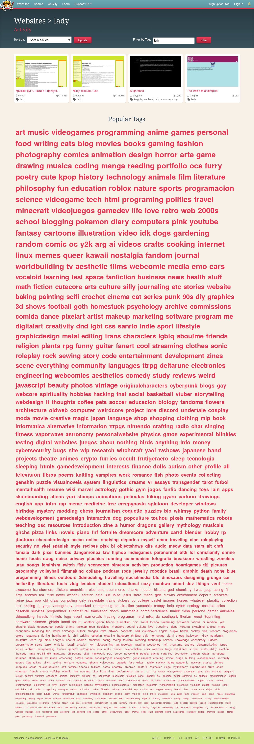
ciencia (203, 702)
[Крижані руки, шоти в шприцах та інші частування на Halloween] (41, 71)
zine (108, 525)
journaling (153, 286)
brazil (70, 644)
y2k (86, 243)
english (23, 503)
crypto (89, 458)
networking (131, 653)
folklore (95, 667)
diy (200, 296)
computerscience (154, 610)
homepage (157, 635)
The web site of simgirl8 (202, 90)
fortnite (108, 532)
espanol (146, 698)
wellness (157, 649)
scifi (72, 296)
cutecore (68, 286)
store (137, 594)
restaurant (32, 635)
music (38, 131)
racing (117, 640)
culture (110, 286)
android (31, 594)
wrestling (205, 558)
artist (95, 316)
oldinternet (39, 684)
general (73, 649)
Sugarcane (137, 90)
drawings (208, 496)
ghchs (22, 532)
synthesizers (147, 689)
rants (32, 653)
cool (143, 345)
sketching (198, 626)
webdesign (29, 402)
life (137, 210)
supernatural (79, 610)
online (92, 539)
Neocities (19, 738)
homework (98, 653)
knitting (84, 474)
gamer (213, 610)
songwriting (49, 689)
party (39, 693)
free (111, 503)
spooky (208, 698)
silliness (18, 707)
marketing (147, 316)
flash (186, 610)
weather (89, 622)
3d (19, 306)
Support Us (81, 4)
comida (26, 316)
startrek (151, 675)
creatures (19, 702)
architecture (31, 410)
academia (216, 635)
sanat (141, 675)
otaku (107, 649)
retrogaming (102, 605)
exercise (57, 698)
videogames (72, 131)
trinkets (56, 616)
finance (141, 466)
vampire (39, 675)
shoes (180, 635)
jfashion (24, 539)
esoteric (142, 667)
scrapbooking (46, 649)
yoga (46, 605)
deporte (205, 594)
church (206, 684)
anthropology (123, 644)
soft (64, 667)
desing (32, 698)
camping (187, 675)
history (91, 176)
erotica (207, 662)
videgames (198, 707)
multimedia (129, 610)
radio (182, 426)
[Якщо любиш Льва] (98, 71)
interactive (98, 517)
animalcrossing (133, 698)
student (105, 583)
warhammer (36, 707)
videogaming (105, 644)
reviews (184, 375)
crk (94, 675)
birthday (24, 510)
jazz (29, 600)
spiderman (189, 671)
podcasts (127, 631)
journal (187, 255)
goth (81, 306)
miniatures (47, 711)
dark (36, 552)
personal (212, 131)
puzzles (153, 510)
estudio (66, 671)
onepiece (21, 667)
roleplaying (212, 539)
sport (165, 325)
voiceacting (107, 662)
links (51, 532)
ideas (173, 626)
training (216, 684)
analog (211, 626)
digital (44, 442)
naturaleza (185, 707)
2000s (208, 210)
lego (67, 616)
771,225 (63, 95)
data (187, 546)
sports (170, 188)
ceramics (166, 653)
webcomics (72, 375)
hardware (22, 621)
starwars (221, 594)
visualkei (112, 698)
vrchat (56, 693)
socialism (183, 622)
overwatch (230, 693)
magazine (59, 653)
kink (140, 702)
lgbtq (166, 335)
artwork (113, 631)
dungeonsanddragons (161, 702)
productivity (144, 707)
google (118, 693)
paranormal (165, 552)
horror (166, 154)
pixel (48, 552)
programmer (56, 610)
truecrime (162, 626)
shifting (73, 707)
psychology (145, 306)
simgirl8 (194, 95)
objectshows (130, 546)
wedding (140, 640)
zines (215, 355)
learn (33, 640)
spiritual (193, 702)
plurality (213, 600)
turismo (61, 649)
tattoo (89, 658)
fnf (95, 532)
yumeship (144, 605)
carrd (176, 532)
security (23, 546)
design (141, 154)
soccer (118, 402)
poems (66, 474)
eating (106, 640)
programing (143, 199)
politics (179, 199)
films (118, 266)
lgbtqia (53, 621)
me (228, 316)
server (161, 671)
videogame (64, 199)
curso (118, 653)
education (88, 188)
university (223, 658)
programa (176, 644)
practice (86, 675)
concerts (81, 662)
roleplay (27, 355)
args (18, 594)
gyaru (169, 496)
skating (29, 605)
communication (187, 680)
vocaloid (28, 276)
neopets (184, 702)
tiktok (31, 626)
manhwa (161, 583)
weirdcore (110, 410)
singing (214, 426)
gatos (170, 434)
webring (19, 711)
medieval (148, 99)
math (23, 286)
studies (123, 707)
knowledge (182, 640)
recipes (90, 546)
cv (46, 658)
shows (35, 306)
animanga (68, 631)
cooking (180, 243)
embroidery (20, 698)
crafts (154, 243)
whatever (197, 600)
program (208, 316)
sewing (70, 355)
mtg (154, 671)
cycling (57, 662)
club (56, 711)
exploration (69, 698)
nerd (140, 616)
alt (209, 546)
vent (215, 583)
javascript (30, 384)
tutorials (84, 667)
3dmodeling (91, 577)
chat (196, 426)
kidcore (212, 640)
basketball (160, 394)
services (37, 610)
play (95, 671)
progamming (28, 577)
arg (101, 243)
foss (131, 662)
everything (52, 365)
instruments (100, 698)
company (75, 675)
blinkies (226, 434)
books (135, 143)
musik (228, 702)
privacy (76, 558)
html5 (47, 466)
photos (82, 384)
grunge (214, 577)
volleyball (49, 571)
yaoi (150, 450)
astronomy (79, 434)
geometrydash (101, 702)
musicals (213, 525)
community (88, 365)
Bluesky (63, 738)
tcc (48, 631)
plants (50, 345)
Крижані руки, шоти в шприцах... (37, 90)
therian (185, 616)
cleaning (109, 635)
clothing (187, 418)
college (143, 600)
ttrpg (149, 365)
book (219, 418)
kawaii (97, 255)
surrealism (124, 622)
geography (26, 571)
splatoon (158, 503)
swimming (167, 622)
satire (96, 689)
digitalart (29, 325)
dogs (162, 232)
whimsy (182, 510)
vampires (106, 474)
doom (114, 610)
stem (127, 693)
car (226, 577)
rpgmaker (156, 667)
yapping (140, 644)
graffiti (41, 653)
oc (73, 243)
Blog (188, 738)
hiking (154, 496)
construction (124, 605)
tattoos (195, 622)
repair (65, 702)
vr (150, 482)
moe (120, 680)
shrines (218, 662)
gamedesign (70, 517)
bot (158, 675)
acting (218, 589)
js (69, 635)
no (36, 546)
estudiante (180, 649)
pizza (38, 532)
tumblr (175, 610)
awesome (23, 589)
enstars (189, 644)
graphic (190, 571)
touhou (159, 517)
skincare (39, 621)
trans (113, 335)
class (186, 689)
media (178, 266)
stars (199, 546)
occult (127, 458)
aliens (57, 496)
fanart (125, 345)
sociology (103, 626)
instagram (151, 684)
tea (41, 594)
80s (108, 594)
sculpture (21, 640)
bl (113, 546)
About (156, 738)
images (169, 600)
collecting (209, 474)
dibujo (26, 680)
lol (192, 552)
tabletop (82, 626)
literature (209, 176)
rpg (68, 345)
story (174, 99)
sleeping (26, 466)
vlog (73, 583)
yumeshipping (167, 684)
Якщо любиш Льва (85, 90)
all (227, 466)
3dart (170, 662)
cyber (180, 605)
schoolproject (103, 658)
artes (221, 605)
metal (70, 335)
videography (62, 605)
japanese (194, 450)
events (188, 474)
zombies (133, 707)
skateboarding (31, 496)
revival (73, 689)
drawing (29, 165)
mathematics (200, 517)
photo (172, 474)
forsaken (131, 675)
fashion (190, 143)
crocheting (65, 658)
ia (152, 680)
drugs (179, 658)
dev (190, 583)
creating (158, 658)
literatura (46, 583)
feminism (51, 565)
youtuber (195, 684)
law (106, 552)
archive (176, 306)
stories (194, 286)
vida (145, 635)
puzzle (43, 482)
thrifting (135, 635)
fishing (45, 635)
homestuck (107, 306)
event (77, 616)
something (87, 702)
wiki (70, 489)
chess (86, 510)
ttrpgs (117, 426)
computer (82, 410)
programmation (218, 675)
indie (147, 325)
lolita (116, 594)
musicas (195, 662)
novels (66, 532)
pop (38, 600)
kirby (205, 635)
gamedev (113, 210)
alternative (60, 426)
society (160, 662)
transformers (43, 589)
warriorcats (93, 616)
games (183, 131)
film (184, 176)
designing (194, 577)
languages (124, 365)
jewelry (140, 571)
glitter (51, 680)
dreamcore (131, 532)
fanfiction (120, 276)
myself (148, 539)
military (115, 689)
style (76, 546)
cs (48, 684)
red (66, 707)
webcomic (147, 266)
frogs (168, 649)
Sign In (238, 4)
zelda (179, 693)
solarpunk (182, 684)
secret (230, 711)
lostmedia (89, 680)
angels (163, 631)
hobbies (80, 394)
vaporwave (49, 434)
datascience (178, 711)
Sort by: (19, 39)
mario (148, 594)
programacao (24, 644)
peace (96, 711)
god (171, 589)
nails (147, 649)
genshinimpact (142, 658)
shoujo (100, 680)
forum (76, 621)
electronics (208, 365)
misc (50, 594)
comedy (138, 375)
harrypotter (218, 653)
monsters (118, 626)
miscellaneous (217, 707)
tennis (19, 649)
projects (26, 458)
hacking (103, 394)
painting (51, 296)
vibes (158, 680)
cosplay (218, 410)
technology (126, 176)
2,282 (178, 95)
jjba (28, 662)
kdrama (185, 626)
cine (194, 539)
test (77, 276)
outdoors (67, 577)
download (39, 716)
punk (172, 296)
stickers (62, 589)
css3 (146, 702)
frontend (83, 707)
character (21, 671)
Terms (220, 738)
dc (158, 616)
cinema (118, 296)
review (19, 675)
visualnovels (67, 482)
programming (121, 131)
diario (59, 707)
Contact (234, 738)
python (202, 510)
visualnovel (149, 631)
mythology (188, 525)
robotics (158, 571)
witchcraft (130, 450)
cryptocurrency (164, 689)
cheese (113, 702)
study (161, 375)
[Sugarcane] (155, 71)
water (205, 653)
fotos (145, 693)
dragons (146, 525)
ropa (92, 626)
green (100, 622)
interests (118, 466)
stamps (85, 496)
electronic (96, 589)
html (112, 199)
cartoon (187, 496)
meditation (138, 684)
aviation (224, 649)
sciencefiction (133, 649)
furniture (69, 662)
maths (227, 583)
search (81, 640)
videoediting (25, 616)
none (219, 571)
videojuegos (73, 210)
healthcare (59, 635)
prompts (159, 711)
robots (224, 517)
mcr (18, 605)
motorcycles (95, 707)
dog (117, 517)
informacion (170, 680)
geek (18, 680)
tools (62, 583)
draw (54, 600)
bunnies (63, 552)
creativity (59, 325)
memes (48, 255)
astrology (106, 489)
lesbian (88, 583)
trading (109, 616)
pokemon (92, 221)
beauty (58, 384)
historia (159, 589)
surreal (194, 649)
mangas (93, 631)
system (92, 482)
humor (127, 525)
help (170, 605)
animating (85, 689)
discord (169, 410)
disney (63, 684)
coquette (132, 510)
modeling (38, 631)
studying (110, 539)
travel (204, 199)
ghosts (93, 662)
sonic (219, 345)
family (219, 510)
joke (72, 702)
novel (60, 594)
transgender (186, 482)
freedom (215, 631)
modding (67, 510)
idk (145, 232)
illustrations (107, 671)
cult (26, 707)
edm (103, 631)
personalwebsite (117, 434)
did (49, 653)
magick (132, 702)
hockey (195, 631)
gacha (155, 653)
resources (59, 525)
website (219, 286)
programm (44, 702)
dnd (82, 325)
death (206, 571)
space (94, 276)
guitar (104, 345)
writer (139, 662)
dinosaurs (172, 577)
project (135, 410)
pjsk (104, 546)
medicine (94, 503)
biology (168, 402)
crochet (93, 296)
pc (133, 600)
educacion (142, 402)
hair (165, 644)
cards (32, 667)
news (176, 276)
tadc (176, 702)
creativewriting (23, 684)
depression (182, 653)
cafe (99, 594)
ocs (196, 165)
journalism (108, 510)
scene (24, 365)
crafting (163, 426)
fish (158, 474)
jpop (208, 589)
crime (194, 689)
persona (198, 610)
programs (229, 671)
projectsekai (51, 716)
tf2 (205, 565)
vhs (204, 631)
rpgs (126, 571)
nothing (127, 442)
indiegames (140, 552)
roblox (120, 188)
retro (170, 210)
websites (65, 442)
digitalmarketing (207, 644)
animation (108, 154)
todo (30, 689)
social (136, 394)
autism (177, 466)
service (168, 640)
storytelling (209, 394)
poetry (26, 176)
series (153, 296)
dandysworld (174, 671)
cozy (146, 583)
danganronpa (87, 552)
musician (29, 711)
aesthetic (91, 266)
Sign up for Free (219, 4)
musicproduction (49, 667)
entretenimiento (215, 702)
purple (174, 631)
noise (61, 558)
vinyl (54, 684)
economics (22, 631)
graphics (220, 296)
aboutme (190, 335)
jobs (38, 711)
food (23, 143)
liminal (169, 658)
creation (82, 644)
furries (108, 458)
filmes (49, 577)
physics (151, 434)
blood (177, 689)
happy (232, 707)
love (152, 210)
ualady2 (79, 95)
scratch (87, 594)
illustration (97, 232)
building (190, 658)
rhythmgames (102, 684)
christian (59, 644)
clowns (169, 594)
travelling (114, 577)
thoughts (63, 402)
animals (162, 176)
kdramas (20, 658)
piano (83, 532)
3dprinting (212, 616)
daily (43, 680)
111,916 (120, 95)
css (110, 325)
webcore (26, 394)
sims (224, 684)
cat (136, 296)
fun (63, 188)
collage (93, 571)
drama (70, 626)
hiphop (119, 552)
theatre (48, 458)
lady (22, 99)
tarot (207, 482)
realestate (96, 600)
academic (182, 662)
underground (133, 680)
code (109, 355)
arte (187, 154)
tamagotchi (32, 702)
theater (146, 589)
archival (135, 711)
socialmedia (138, 577)
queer (73, 255)
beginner (156, 707)
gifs (149, 546)
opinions (81, 711)
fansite (22, 552)
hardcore (123, 635)
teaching (25, 525)
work (124, 474)
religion (27, 345)
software (179, 316)
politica (201, 711)
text (91, 644)
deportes (130, 539)
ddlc (89, 711)
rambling (156, 698)
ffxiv (81, 565)
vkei (46, 546)
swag (48, 558)
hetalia (79, 658)
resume (55, 489)
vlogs (167, 667)
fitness (24, 434)
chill (75, 635)
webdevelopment (34, 517)
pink (179, 221)
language (120, 418)
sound (131, 626)
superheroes (198, 667)
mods (53, 658)
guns (200, 671)
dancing (187, 489)
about (107, 442)
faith (115, 707)
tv (69, 266)
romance (166, 99)
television (27, 474)
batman (139, 671)
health (196, 276)
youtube (204, 221)
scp (136, 689)
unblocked (83, 605)
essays (162, 482)
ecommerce (116, 589)
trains (110, 600)
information (92, 426)
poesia (144, 653)
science (29, 199)
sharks (133, 589)
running (114, 558)
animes (69, 458)
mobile (150, 662)
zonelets (225, 558)
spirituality (54, 394)
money (201, 442)
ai (112, 243)
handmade (104, 675)
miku (150, 616)
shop (140, 418)
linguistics (114, 482)
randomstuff (68, 693)
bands (184, 631)
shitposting (74, 653)
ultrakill (232, 675)
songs (33, 565)
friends (217, 335)
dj (39, 605)
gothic (126, 489)
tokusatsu (191, 711)
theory (44, 671)
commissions (210, 306)
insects (42, 616)
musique (63, 689)
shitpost (203, 675)
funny (84, 345)
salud (144, 622)
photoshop (27, 716)
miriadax (56, 702)
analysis (58, 640)
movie (40, 418)
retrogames (87, 649)
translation (99, 610)
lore (151, 410)
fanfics (72, 667)
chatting (20, 626)
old (45, 600)
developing (168, 707)
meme (75, 503)
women (118, 649)
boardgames (188, 565)
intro (51, 503)
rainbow (123, 702)
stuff (215, 276)
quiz (69, 680)
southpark (170, 616)
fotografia (161, 558)
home (21, 558)
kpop (67, 176)
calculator (20, 689)
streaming (167, 345)
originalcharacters (143, 385)
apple (200, 680)
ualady (22, 95)
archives (130, 667)
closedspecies (206, 658)
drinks (168, 711)
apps (227, 489)
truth (211, 667)
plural (170, 635)
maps (221, 626)
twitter (48, 698)
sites (86, 653)
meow (175, 546)
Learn (66, 4)
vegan (40, 698)
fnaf (121, 394)
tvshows (169, 450)
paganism (82, 693)
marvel (85, 489)
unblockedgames (24, 693)
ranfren (220, 711)
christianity (208, 552)
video (128, 232)
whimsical (95, 693)
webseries (153, 644)
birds (146, 442)
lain (215, 489)
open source (35, 738)
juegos (88, 442)
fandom (158, 255)
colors (19, 635)
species (60, 680)
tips (176, 707)
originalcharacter (121, 684)
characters (139, 335)
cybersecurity (33, 450)
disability (108, 693)
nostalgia (127, 255)
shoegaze (51, 675)
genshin (24, 482)
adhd (38, 689)
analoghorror (122, 658)
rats (99, 649)
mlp (205, 418)
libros (49, 474)
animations (108, 496)
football (59, 306)
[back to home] (7, 5)
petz (110, 653)
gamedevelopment (80, 466)
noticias (88, 684)
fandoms (191, 402)
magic (81, 418)
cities (127, 711)
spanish (60, 546)
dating (186, 698)
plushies (95, 558)
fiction (43, 286)
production (162, 565)
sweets (219, 680)
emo (199, 266)
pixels (177, 517)
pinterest (120, 565)
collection (229, 600)
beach (212, 693)
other (195, 466)
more (153, 693)
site (73, 450)
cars (217, 266)
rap (62, 503)
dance (49, 316)
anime (158, 131)
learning (56, 276)
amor (162, 539)
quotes (19, 662)
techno (154, 622)
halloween (192, 635)
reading (141, 165)
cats (68, 143)
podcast (111, 571)
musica (59, 165)
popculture (136, 517)
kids (207, 671)
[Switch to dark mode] (249, 4)
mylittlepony (180, 667)
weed (197, 616)
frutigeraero (153, 458)
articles (63, 675)
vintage (106, 384)
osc (42, 525)
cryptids (121, 662)
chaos (145, 680)
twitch (69, 565)
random (29, 243)
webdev (73, 594)
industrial (127, 689)
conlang (85, 671)
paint (17, 716)
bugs (59, 450)
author (81, 631)
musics (210, 680)
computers (150, 221)
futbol (222, 482)
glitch (47, 662)
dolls (159, 466)
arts (91, 286)
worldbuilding (39, 266)
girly (82, 600)
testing (24, 442)
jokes (150, 711)
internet (211, 243)
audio (160, 546)
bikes (35, 680)
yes (222, 622)
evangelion (163, 693)
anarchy (117, 667)
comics (76, 154)
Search (38, 4)
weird (206, 375)
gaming (161, 143)
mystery (46, 510)
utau (19, 565)
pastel (156, 600)
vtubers (123, 600)
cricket (70, 640)
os (195, 675)
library (223, 644)
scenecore (98, 565)
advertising (88, 698)
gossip (177, 698)
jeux (78, 702)
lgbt (96, 325)
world (56, 631)
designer (107, 707)
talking (37, 662)
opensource (45, 626)
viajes (209, 689)
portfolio (172, 165)
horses (182, 600)
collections (167, 698)
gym (141, 489)
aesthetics (107, 375)
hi (204, 622)
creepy (159, 605)
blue (231, 571)
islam (121, 698)
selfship (55, 671)
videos (129, 243)
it (47, 402)
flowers (214, 402)
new (201, 689)
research (103, 450)
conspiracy (198, 640)
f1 (227, 589)
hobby (211, 532)
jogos (154, 489)
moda (22, 418)
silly (129, 286)
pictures (219, 565)
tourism (128, 640)
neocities (111, 680)
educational (127, 583)
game (206, 154)
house (220, 693)
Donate (169, 738)
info (185, 442)
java (150, 626)
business (151, 276)
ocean (77, 539)
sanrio (127, 325)
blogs (207, 385)
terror (48, 644)
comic (56, 243)
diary (120, 221)
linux (24, 255)
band (214, 450)
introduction (87, 525)
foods (35, 558)
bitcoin (110, 622)
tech (94, 199)
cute (48, 176)
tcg (206, 707)
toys (204, 489)
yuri (70, 496)
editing (92, 335)
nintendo (138, 426)
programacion (209, 188)
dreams (137, 482)
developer (181, 503)
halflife (105, 711)
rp (223, 532)
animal (77, 680)
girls (158, 594)
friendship (154, 640)
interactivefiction (221, 698)
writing (46, 143)
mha (173, 693)
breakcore (184, 558)
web (188, 210)
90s (188, 296)
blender (193, 532)
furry (213, 165)
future (47, 693)
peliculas (134, 496)
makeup (118, 316)
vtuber (184, 394)
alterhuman (36, 658)
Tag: (142, 39)
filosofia (105, 689)
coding (86, 165)
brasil (175, 571)
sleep (178, 458)
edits (143, 711)
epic (135, 622)
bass (78, 698)
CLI (180, 738)
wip (84, 450)
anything (166, 442)
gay (221, 385)
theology (20, 653)
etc (176, 286)
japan (98, 418)
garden (195, 653)
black (204, 693)
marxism (195, 693)
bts (156, 577)
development (184, 355)
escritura (216, 671)
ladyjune (137, 95)
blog (85, 143)
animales (227, 610)
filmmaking (72, 571)
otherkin (96, 635)
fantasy (28, 232)
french (34, 671)
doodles (167, 675)
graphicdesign (37, 335)
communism (136, 558)
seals (219, 667)
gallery (166, 525)
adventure (157, 532)
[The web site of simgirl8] (213, 71)
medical (212, 622)
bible (48, 640)
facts (187, 693)
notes (106, 667)
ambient (30, 649)
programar (126, 616)
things (202, 583)
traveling (179, 539)
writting (84, 635)
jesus (127, 594)
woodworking (116, 711)
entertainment (140, 355)
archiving (211, 711)
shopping (162, 418)
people (59, 626)
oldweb (58, 410)
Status (208, 738)
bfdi (183, 552)
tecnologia (201, 458)
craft (218, 546)
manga (113, 165)
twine (19, 600)
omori (178, 583)
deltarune (174, 365)
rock (49, 355)
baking (25, 296)
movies (108, 143)
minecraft (32, 210)
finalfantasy (49, 707)
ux (148, 671)
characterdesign (52, 539)
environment (187, 594)
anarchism (78, 589)
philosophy (35, 188)
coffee (85, 402)
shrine (228, 552)
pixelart (73, 316)
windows (205, 503)
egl (40, 640)
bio (167, 510)
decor (177, 675)
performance (125, 671)
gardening (191, 232)
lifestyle (188, 325)
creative (60, 418)
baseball (22, 610)
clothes (197, 345)
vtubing (136, 693)
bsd (137, 631)
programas (230, 631)
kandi (65, 621)
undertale (193, 410)
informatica (30, 426)
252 (237, 95)
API (197, 738)
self (73, 711)
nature (145, 188)
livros (198, 589)
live (76, 671)
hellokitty (24, 583)
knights (138, 99)
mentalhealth (30, 489)
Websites (23, 4)
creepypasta (132, 503)
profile (212, 466)
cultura (141, 626)
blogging (57, 221)
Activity (53, 4)
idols (217, 689)
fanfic (169, 489)
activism (140, 565)
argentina (64, 711)
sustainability (209, 649)
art (20, 131)
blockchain (118, 675)
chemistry (183, 589)
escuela (208, 605)
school (27, 221)
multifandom (196, 698)
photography (38, 154)
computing (69, 600)
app (39, 503)
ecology (193, 605)
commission (75, 684)
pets (101, 402)
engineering (33, 375)
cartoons (60, 232)
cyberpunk (183, 385)
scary (38, 644)
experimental (196, 434)
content (29, 675)
